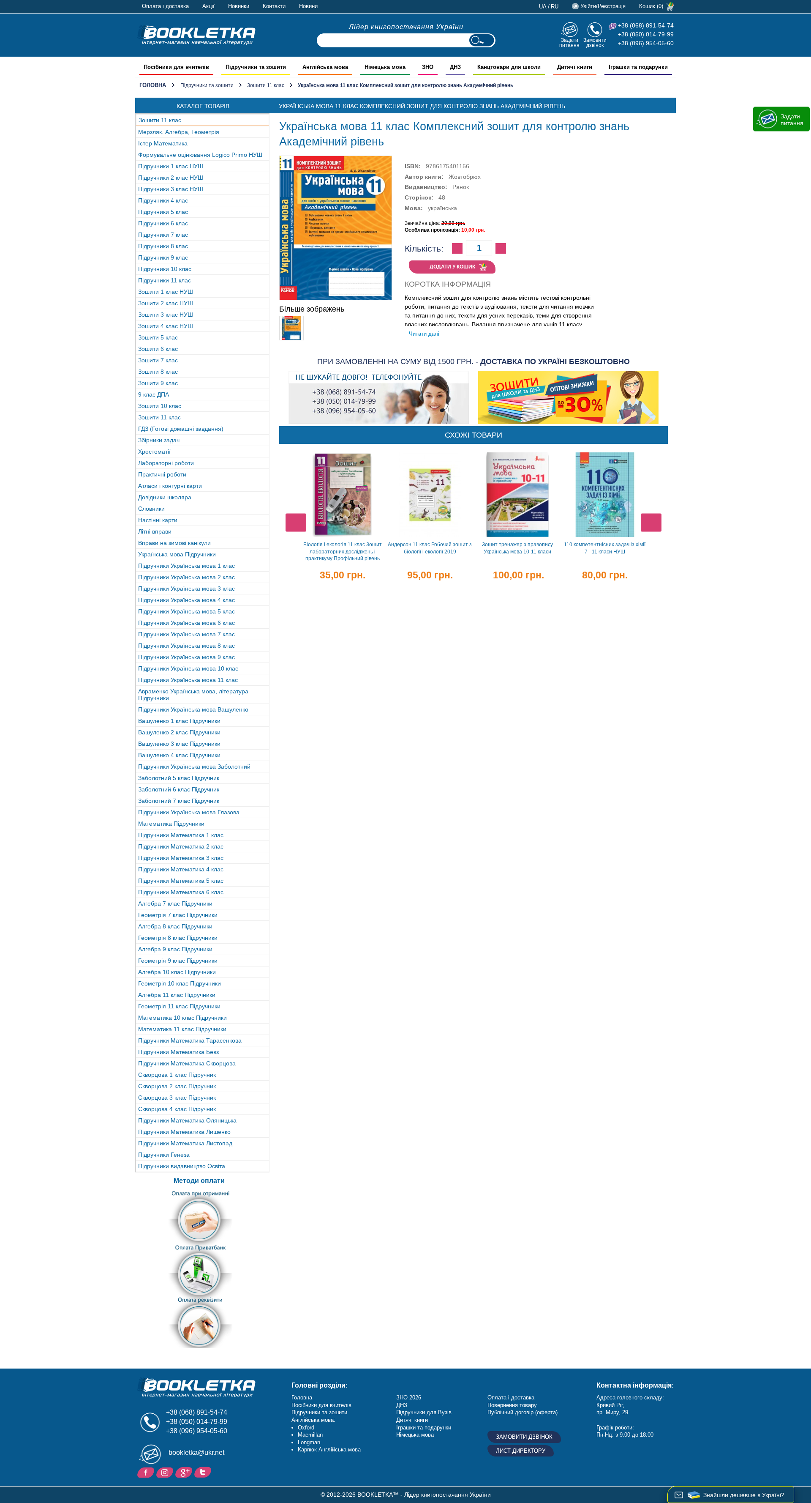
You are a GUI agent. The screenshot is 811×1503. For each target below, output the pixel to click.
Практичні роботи (162, 474)
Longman (309, 1442)
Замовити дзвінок (595, 42)
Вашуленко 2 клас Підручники (179, 732)
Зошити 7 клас (158, 360)
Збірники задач (159, 440)
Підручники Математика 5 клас (180, 880)
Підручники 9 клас (163, 257)
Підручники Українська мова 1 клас (186, 565)
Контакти (274, 6)
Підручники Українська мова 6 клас (186, 622)
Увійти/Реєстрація (603, 6)
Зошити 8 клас (158, 371)
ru (554, 6)
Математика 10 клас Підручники (182, 1017)
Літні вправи (154, 531)
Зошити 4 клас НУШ (165, 326)
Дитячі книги (412, 1420)
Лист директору (520, 1451)
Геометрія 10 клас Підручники (179, 983)
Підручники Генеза (164, 1154)
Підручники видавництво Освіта (181, 1166)
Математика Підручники (171, 823)
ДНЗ (401, 1405)
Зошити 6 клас (158, 348)
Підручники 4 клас (163, 200)
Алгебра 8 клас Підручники (175, 926)
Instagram (165, 1472)
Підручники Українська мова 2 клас (186, 577)
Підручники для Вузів (424, 1412)
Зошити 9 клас (158, 383)
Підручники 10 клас (164, 269)
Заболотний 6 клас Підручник (178, 789)
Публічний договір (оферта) (522, 1412)
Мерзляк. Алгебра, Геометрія (178, 132)
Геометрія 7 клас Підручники (178, 915)
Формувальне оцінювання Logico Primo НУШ (200, 154)
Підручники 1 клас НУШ (170, 166)
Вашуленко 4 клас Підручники (179, 755)
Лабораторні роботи (166, 463)
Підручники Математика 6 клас (180, 892)
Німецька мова (415, 1435)
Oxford (306, 1427)
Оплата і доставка (165, 6)
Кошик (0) (651, 6)
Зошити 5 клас (158, 337)
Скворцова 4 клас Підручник (177, 1109)
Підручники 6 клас (163, 223)
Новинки (238, 6)
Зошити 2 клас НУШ (165, 303)
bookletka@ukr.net (196, 1452)
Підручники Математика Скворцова (187, 1063)
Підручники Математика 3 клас (180, 857)
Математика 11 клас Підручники (182, 1029)
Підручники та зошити (207, 85)
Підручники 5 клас (163, 211)
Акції (208, 6)
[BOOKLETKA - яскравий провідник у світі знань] (196, 35)
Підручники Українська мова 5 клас (186, 611)
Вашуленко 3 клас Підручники (179, 743)
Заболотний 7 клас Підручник (178, 800)
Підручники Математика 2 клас (180, 846)
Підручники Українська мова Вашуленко (193, 709)
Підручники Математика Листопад (185, 1143)
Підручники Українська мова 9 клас (186, 657)
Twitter (203, 1472)
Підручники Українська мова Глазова (188, 812)
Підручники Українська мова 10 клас (188, 668)
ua (543, 6)
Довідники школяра (164, 497)
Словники (151, 508)
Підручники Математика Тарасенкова (190, 1040)
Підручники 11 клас (164, 280)
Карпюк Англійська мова (329, 1449)
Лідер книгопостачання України (406, 26)
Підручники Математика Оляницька (187, 1120)
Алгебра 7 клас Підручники (175, 903)
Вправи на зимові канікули (174, 542)
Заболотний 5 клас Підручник (178, 778)
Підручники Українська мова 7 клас (186, 634)
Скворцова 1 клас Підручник (177, 1074)
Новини (308, 6)
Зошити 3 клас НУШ (165, 314)
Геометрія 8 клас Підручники (178, 937)
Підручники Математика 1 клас (180, 835)
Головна (152, 85)
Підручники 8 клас (163, 246)
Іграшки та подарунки (423, 1427)
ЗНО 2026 (408, 1397)
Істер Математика (163, 143)
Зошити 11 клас (265, 85)
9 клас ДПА (153, 394)
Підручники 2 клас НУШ (170, 177)
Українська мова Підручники (177, 554)
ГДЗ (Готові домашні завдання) (180, 428)
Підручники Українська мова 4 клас (186, 600)
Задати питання (569, 42)
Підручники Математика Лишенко (184, 1131)
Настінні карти (157, 520)
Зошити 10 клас (159, 405)
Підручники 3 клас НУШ (170, 189)
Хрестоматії (154, 451)
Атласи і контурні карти (170, 485)
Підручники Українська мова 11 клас (188, 679)
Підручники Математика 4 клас (180, 869)
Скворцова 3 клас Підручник (177, 1097)
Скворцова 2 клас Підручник (177, 1086)
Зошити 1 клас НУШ (165, 291)
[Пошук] (481, 40)
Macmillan (310, 1435)
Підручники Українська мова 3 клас (186, 588)
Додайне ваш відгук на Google (184, 1472)
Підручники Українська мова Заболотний (194, 766)
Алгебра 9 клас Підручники (175, 949)
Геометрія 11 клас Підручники (179, 1006)
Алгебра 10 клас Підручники (177, 972)
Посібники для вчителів (321, 1405)
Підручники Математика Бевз (178, 1052)
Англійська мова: (313, 1420)
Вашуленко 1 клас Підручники (179, 720)
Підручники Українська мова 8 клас (186, 645)
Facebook (146, 1472)
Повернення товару (512, 1405)
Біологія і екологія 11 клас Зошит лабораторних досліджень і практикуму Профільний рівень (342, 551)
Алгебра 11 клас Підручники (176, 994)
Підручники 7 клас (163, 234)
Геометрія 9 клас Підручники (178, 960)
